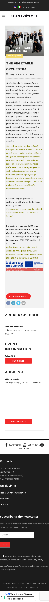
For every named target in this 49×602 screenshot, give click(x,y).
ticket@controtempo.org (16, 330)
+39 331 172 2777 (14, 2)
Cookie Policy (36, 587)
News (33, 7)
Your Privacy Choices (21, 594)
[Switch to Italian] (18, 7)
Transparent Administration (13, 493)
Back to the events (18, 296)
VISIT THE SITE (18, 421)
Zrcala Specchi (14, 55)
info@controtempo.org (30, 2)
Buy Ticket (18, 361)
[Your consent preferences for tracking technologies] (4, 597)
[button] (8, 303)
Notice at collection (13, 598)
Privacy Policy (36, 559)
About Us (4, 498)
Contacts (25, 7)
